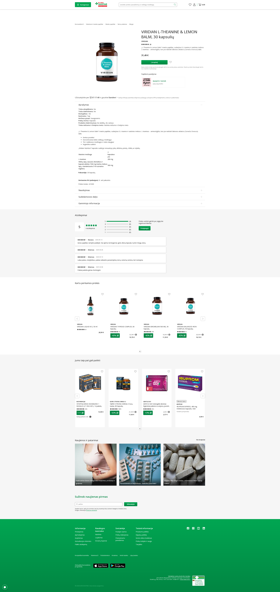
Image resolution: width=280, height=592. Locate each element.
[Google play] (117, 565)
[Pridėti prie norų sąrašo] (170, 62)
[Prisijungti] (194, 4)
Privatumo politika (142, 532)
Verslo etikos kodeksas (144, 538)
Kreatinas (115, 555)
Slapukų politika (141, 535)
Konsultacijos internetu (83, 541)
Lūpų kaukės (134, 555)
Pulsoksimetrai (105, 555)
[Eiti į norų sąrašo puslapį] (190, 4)
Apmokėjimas (80, 535)
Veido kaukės (124, 555)
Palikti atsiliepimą (81, 544)
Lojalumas (99, 538)
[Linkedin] (203, 529)
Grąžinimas (79, 538)
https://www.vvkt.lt (185, 579)
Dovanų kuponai (101, 541)
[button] (146, 44)
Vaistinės (98, 534)
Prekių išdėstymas (122, 535)
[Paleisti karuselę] (140, 351)
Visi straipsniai (200, 440)
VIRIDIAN (144, 41)
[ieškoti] (175, 5)
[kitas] (203, 318)
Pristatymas (79, 532)
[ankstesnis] (77, 318)
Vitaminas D (94, 555)
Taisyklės (139, 544)
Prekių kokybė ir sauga (144, 541)
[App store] (100, 565)
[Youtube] (198, 529)
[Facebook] (188, 529)
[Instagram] (193, 529)
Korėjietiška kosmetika (82, 555)
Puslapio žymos (121, 532)
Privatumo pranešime (91, 510)
